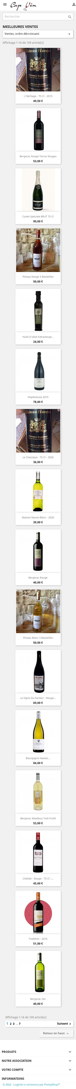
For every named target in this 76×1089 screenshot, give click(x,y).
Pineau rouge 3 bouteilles (38, 276)
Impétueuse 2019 (38, 397)
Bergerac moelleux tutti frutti (38, 818)
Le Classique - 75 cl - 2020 (38, 457)
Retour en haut (56, 1033)
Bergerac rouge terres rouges (38, 156)
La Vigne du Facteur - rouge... (38, 698)
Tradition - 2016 (38, 938)
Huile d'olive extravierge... (38, 336)
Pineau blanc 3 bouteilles (38, 637)
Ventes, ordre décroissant (38, 34)
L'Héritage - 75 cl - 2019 (38, 96)
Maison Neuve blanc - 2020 (38, 517)
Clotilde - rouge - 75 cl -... (38, 878)
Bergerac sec (38, 999)
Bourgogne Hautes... (38, 758)
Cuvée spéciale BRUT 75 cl (38, 216)
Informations (13, 1079)
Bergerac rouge (38, 577)
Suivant (64, 1024)
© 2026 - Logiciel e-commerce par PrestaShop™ (31, 1084)
